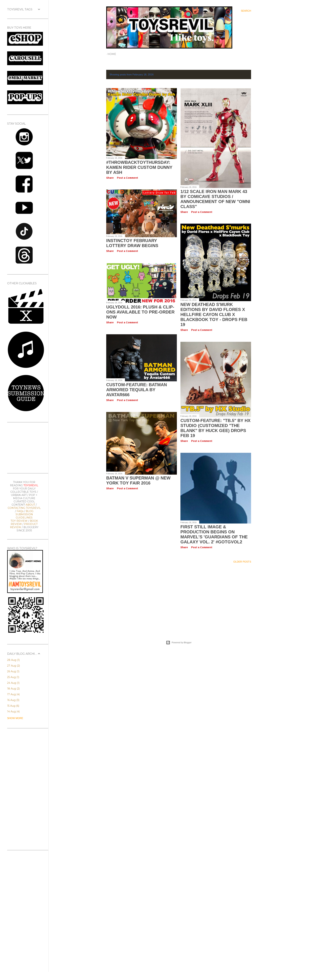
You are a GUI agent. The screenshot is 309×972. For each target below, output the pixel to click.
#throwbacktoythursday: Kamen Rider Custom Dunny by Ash (139, 167)
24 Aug (13, 682)
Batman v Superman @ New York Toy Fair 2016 (138, 480)
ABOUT (30, 504)
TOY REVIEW (19, 520)
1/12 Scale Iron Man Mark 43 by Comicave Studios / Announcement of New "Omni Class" (215, 199)
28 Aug (13, 660)
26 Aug (13, 671)
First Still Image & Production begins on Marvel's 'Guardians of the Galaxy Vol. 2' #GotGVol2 (214, 534)
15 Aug (12, 705)
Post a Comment (127, 177)
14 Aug (13, 711)
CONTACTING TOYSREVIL (24, 508)
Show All (241, 74)
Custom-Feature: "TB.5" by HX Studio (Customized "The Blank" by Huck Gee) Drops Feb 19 (215, 428)
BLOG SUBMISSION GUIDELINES (24, 514)
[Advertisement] (178, 597)
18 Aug (13, 688)
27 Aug (13, 665)
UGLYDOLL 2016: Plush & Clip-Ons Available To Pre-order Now (140, 312)
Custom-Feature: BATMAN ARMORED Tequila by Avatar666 (136, 389)
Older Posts (242, 561)
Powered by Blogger (182, 642)
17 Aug (13, 694)
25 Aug (12, 677)
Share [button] (110, 177)
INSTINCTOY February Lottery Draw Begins (132, 243)
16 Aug (13, 700)
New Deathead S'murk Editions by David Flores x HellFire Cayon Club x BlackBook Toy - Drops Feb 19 (213, 314)
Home (111, 54)
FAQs (20, 511)
